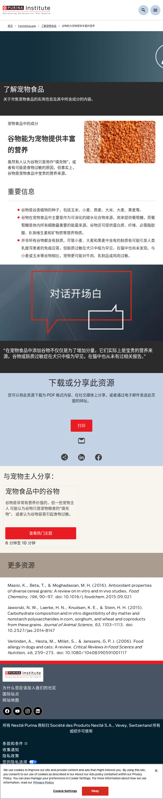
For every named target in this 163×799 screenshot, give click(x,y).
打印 (81, 425)
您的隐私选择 (15, 762)
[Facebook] (98, 457)
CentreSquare (27, 25)
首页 (10, 25)
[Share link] (64, 457)
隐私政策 (11, 755)
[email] (81, 439)
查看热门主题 (40, 533)
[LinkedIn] (81, 457)
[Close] (156, 770)
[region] (81, 781)
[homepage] (26, 9)
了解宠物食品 (48, 25)
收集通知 (11, 749)
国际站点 (11, 694)
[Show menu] (155, 10)
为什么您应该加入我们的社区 (29, 687)
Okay (95, 791)
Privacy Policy (43, 782)
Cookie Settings (65, 791)
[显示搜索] (143, 10)
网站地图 (11, 700)
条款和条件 (13, 743)
